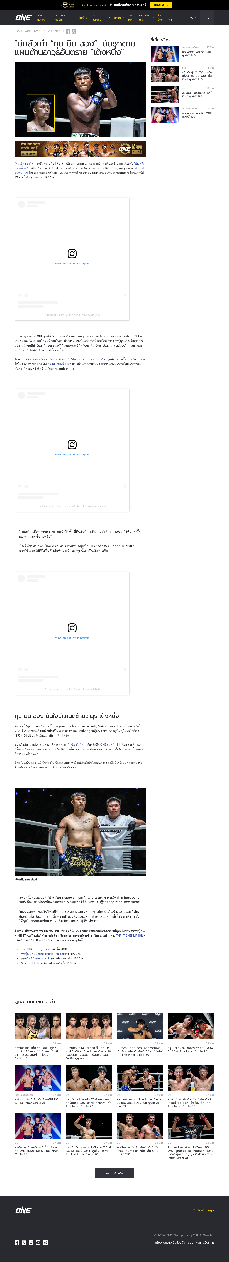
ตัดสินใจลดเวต (35, 749)
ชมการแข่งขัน (97, 17)
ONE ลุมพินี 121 (110, 744)
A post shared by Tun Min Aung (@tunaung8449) (72, 314)
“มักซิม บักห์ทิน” (76, 744)
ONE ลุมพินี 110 (60, 364)
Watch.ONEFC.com (31, 963)
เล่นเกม (129, 17)
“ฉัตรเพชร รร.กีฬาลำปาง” (87, 359)
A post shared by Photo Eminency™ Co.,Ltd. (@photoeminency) (72, 505)
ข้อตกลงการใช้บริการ (201, 1242)
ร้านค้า (171, 17)
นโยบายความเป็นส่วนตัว (170, 1242)
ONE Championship (38, 958)
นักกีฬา (82, 18)
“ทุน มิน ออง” (23, 163)
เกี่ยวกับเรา (144, 17)
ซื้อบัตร (160, 17)
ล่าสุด (117, 18)
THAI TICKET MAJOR (129, 935)
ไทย (190, 18)
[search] (207, 17)
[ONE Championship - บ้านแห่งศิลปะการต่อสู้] (23, 17)
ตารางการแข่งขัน (60, 17)
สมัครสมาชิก (40, 17)
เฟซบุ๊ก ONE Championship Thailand (42, 954)
